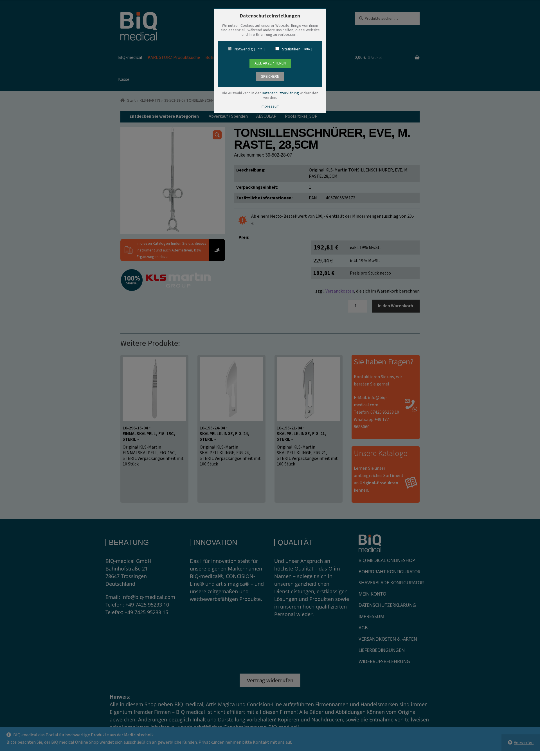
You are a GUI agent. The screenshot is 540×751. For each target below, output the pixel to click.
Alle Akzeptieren (270, 63)
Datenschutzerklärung (280, 93)
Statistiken (291, 49)
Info (259, 49)
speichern (270, 76)
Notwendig (244, 49)
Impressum (270, 106)
